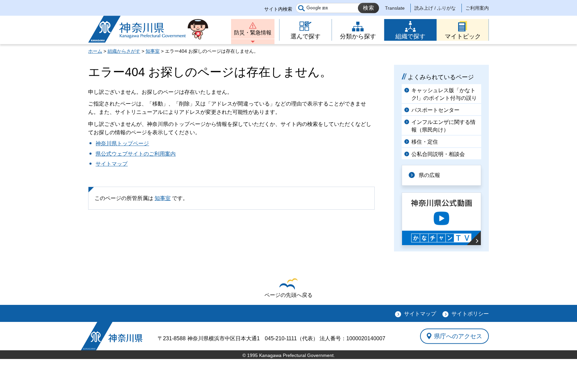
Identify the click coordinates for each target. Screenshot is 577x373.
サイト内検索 (278, 9)
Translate (395, 8)
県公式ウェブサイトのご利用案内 (135, 154)
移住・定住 (424, 142)
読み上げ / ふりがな (435, 8)
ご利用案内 (477, 8)
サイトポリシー (470, 314)
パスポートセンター (435, 110)
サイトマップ (111, 164)
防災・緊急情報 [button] (252, 32)
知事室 (153, 51)
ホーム (95, 51)
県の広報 (429, 175)
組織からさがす (124, 51)
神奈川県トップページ (122, 143)
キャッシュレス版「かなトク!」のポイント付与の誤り (444, 94)
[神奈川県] (112, 336)
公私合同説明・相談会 (438, 154)
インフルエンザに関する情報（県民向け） (443, 125)
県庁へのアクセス (458, 336)
